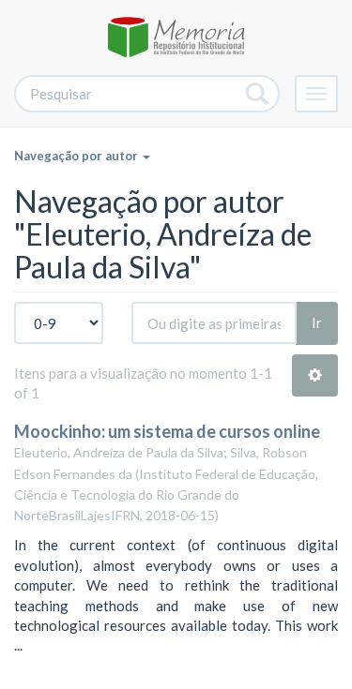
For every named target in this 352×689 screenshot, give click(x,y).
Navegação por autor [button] (77, 155)
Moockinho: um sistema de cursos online (167, 431)
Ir (317, 322)
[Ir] (258, 93)
